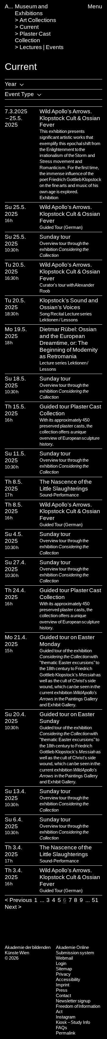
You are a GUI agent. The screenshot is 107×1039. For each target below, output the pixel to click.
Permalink (65, 1032)
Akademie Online (72, 947)
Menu (95, 6)
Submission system (75, 952)
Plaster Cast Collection (33, 37)
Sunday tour (55, 237)
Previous (21, 900)
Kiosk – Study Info (73, 1022)
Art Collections (38, 20)
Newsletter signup (73, 1000)
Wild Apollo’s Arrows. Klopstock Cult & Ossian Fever (70, 118)
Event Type (19, 94)
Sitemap (64, 968)
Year (10, 84)
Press (61, 990)
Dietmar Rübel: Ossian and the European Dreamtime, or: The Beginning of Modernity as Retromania (68, 342)
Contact (63, 995)
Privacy (63, 974)
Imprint (62, 984)
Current (29, 27)
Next (11, 907)
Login (61, 963)
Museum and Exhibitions (31, 9)
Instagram (65, 1016)
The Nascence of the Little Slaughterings (66, 485)
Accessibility (68, 979)
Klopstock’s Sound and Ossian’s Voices (69, 303)
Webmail (64, 958)
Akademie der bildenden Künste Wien (28, 950)
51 (95, 900)
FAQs (61, 1027)
